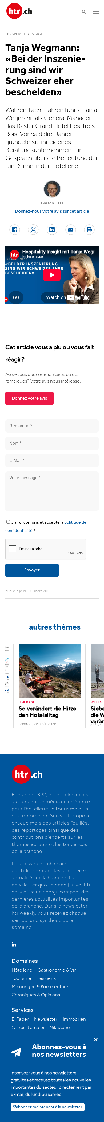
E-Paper (20, 1019)
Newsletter (46, 1019)
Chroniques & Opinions (36, 995)
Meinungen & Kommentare (40, 986)
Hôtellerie (22, 970)
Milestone (59, 1027)
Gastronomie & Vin (57, 970)
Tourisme (21, 978)
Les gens (46, 978)
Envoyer (32, 570)
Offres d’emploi (28, 1027)
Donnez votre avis (29, 398)
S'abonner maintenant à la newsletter (47, 1107)
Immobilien (74, 1019)
